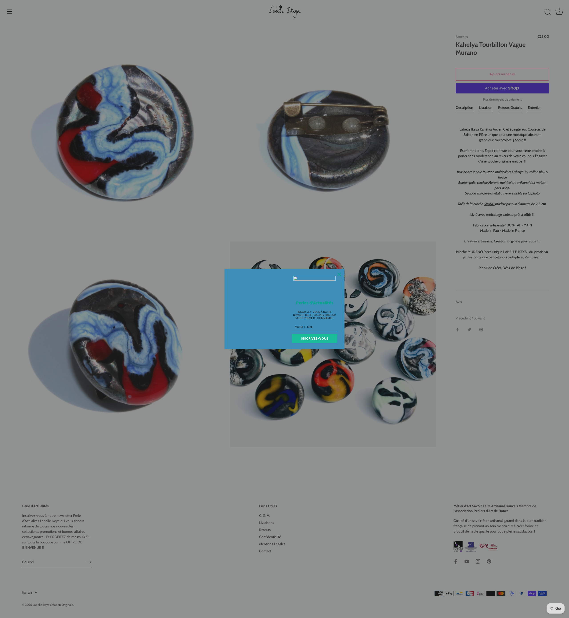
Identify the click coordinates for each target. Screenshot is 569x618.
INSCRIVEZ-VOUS (314, 338)
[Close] (339, 274)
